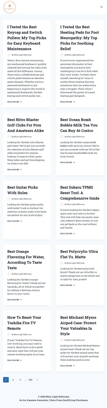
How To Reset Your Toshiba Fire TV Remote (24, 323)
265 (30, 379)
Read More (14, 102)
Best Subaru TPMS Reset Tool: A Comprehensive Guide (79, 193)
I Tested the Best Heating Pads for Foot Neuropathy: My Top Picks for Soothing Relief (79, 37)
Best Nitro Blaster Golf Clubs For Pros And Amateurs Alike (25, 125)
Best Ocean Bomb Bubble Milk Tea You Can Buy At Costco (78, 125)
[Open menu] (101, 7)
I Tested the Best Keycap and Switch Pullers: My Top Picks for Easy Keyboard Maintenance (26, 37)
